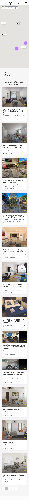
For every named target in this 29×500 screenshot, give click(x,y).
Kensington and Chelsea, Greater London (15, 115)
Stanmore (7, 351)
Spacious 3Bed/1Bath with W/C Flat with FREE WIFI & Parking (14, 346)
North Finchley (8, 378)
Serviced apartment (10, 118)
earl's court (7, 479)
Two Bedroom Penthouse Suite (13, 476)
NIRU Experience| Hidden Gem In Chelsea (13, 181)
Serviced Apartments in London (13, 117)
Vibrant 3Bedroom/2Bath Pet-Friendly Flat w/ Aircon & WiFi (14, 374)
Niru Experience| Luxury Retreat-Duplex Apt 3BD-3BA (13, 111)
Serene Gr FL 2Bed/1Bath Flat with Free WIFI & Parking (13, 321)
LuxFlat (16, 3)
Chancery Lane (8, 411)
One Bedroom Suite (11, 409)
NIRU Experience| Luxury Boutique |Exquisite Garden (14, 216)
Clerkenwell (8, 444)
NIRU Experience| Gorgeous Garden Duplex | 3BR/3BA (14, 250)
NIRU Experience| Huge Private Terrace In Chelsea (14, 285)
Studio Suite (8, 442)
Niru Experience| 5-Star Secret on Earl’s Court (12, 146)
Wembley (7, 325)
